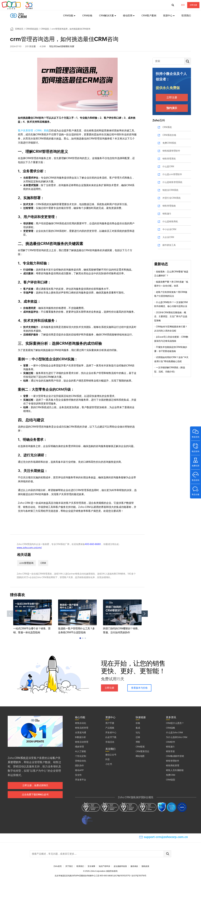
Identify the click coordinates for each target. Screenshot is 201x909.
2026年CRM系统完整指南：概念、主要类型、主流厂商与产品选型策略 (170, 316)
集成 (138, 728)
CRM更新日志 (142, 751)
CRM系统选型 (32, 29)
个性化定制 (80, 756)
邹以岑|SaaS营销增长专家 (61, 46)
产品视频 (109, 728)
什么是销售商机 (170, 221)
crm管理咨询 (26, 563)
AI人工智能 (80, 751)
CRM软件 (170, 742)
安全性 (78, 775)
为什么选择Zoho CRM (176, 737)
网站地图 (140, 756)
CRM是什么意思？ (175, 723)
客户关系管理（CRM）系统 (33, 130)
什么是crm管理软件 (172, 174)
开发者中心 (110, 732)
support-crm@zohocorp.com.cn (166, 837)
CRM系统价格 (169, 135)
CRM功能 (68, 15)
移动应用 (127, 15)
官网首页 (19, 29)
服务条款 (134, 866)
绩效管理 (79, 746)
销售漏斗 (167, 213)
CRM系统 (167, 127)
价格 (138, 723)
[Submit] (167, 853)
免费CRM (170, 775)
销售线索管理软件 (171, 150)
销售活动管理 (81, 742)
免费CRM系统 (169, 143)
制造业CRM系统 (170, 190)
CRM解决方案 (106, 15)
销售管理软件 (172, 761)
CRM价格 (87, 15)
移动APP (79, 770)
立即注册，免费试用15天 (35, 785)
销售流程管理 (81, 728)
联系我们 (186, 15)
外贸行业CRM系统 (172, 198)
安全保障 (91, 866)
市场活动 (109, 742)
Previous (10, 614)
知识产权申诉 (104, 866)
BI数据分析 (80, 737)
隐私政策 (145, 866)
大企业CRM (168, 237)
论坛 (138, 732)
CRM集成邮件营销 (175, 756)
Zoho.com (18, 5)
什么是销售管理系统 (172, 182)
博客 (138, 742)
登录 (183, 5)
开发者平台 (80, 779)
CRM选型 (45, 29)
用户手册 (109, 723)
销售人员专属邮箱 (175, 770)
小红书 (108, 764)
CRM (43, 563)
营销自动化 (80, 761)
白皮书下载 (110, 737)
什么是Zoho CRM (174, 732)
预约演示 (171, 108)
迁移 (138, 737)
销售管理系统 (169, 158)
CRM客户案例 (148, 15)
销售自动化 (80, 723)
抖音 (107, 759)
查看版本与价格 (139, 687)
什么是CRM (168, 166)
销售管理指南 (169, 205)
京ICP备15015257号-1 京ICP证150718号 (129, 876)
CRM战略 (170, 728)
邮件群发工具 (169, 245)
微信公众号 (110, 754)
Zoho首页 (58, 866)
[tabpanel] (32, 617)
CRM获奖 (140, 746)
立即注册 (193, 5)
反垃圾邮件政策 (120, 866)
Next (144, 614)
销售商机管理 (172, 765)
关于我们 (69, 866)
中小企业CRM (169, 229)
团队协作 (79, 765)
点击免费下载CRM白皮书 (35, 794)
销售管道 (170, 751)
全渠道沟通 (80, 732)
